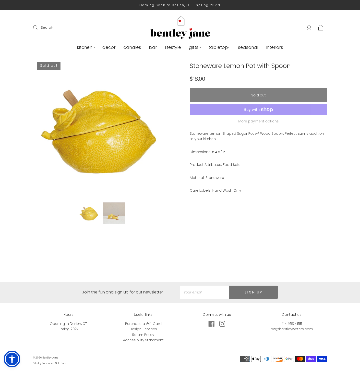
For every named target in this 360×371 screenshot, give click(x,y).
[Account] (309, 27)
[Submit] (38, 27)
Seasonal (248, 47)
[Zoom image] (102, 131)
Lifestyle (173, 47)
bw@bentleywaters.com (292, 329)
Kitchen (84, 47)
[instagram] (222, 323)
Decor (109, 47)
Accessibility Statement (143, 340)
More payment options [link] (258, 121)
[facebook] (211, 323)
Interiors (274, 47)
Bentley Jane (50, 357)
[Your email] (204, 292)
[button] (47, 131)
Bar (153, 47)
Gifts (193, 47)
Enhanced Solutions (54, 363)
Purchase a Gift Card (143, 323)
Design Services (143, 329)
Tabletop (218, 47)
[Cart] (321, 27)
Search (47, 27)
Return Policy (143, 334)
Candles (132, 47)
